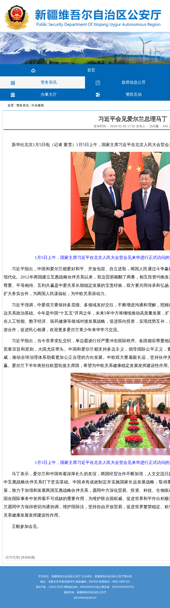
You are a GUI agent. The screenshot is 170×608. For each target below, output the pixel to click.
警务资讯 (49, 82)
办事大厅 (49, 94)
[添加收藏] (28, 557)
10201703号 (56, 587)
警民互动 (134, 94)
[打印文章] (13, 557)
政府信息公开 (134, 82)
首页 (91, 70)
